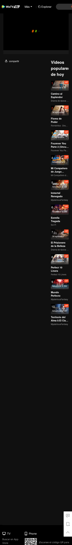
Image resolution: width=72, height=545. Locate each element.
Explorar (46, 7)
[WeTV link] (11, 6)
